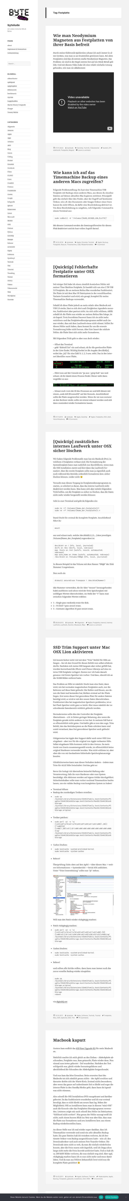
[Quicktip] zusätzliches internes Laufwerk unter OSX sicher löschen (82, 446)
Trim (73, 1018)
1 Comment (101, 244)
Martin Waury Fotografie (17, 105)
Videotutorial (12, 288)
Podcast (10, 228)
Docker (10, 160)
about (10, 45)
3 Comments (98, 1179)
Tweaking (11, 273)
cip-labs (10, 97)
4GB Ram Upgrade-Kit (85, 1048)
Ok (101, 1197)
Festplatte (64, 150)
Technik (10, 262)
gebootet (70, 1179)
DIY (110, 148)
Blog (9, 149)
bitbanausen (12, 90)
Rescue (63, 244)
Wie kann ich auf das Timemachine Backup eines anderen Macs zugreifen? (80, 177)
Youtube (10, 299)
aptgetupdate (12, 86)
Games (10, 194)
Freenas (10, 187)
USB (78, 244)
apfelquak (11, 82)
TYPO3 (10, 281)
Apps (9, 138)
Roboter (10, 243)
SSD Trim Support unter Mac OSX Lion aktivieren (81, 649)
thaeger (10, 109)
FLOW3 (10, 175)
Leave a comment (84, 150)
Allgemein (11, 127)
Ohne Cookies (111, 1197)
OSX (9, 224)
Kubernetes (12, 209)
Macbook (77, 625)
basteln (105, 148)
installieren (78, 1179)
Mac (54, 1018)
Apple (10, 134)
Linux (10, 213)
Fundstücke (12, 191)
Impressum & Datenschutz (17, 49)
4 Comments (72, 419)
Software (11, 254)
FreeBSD (11, 183)
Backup (105, 242)
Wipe (83, 625)
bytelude (14, 25)
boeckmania (12, 94)
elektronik (56, 150)
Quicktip (11, 236)
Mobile (10, 221)
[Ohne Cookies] (126, 1197)
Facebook (11, 168)
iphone (10, 206)
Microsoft (11, 217)
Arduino (11, 142)
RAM (88, 1179)
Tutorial (10, 269)
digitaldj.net (61, 1001)
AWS (9, 145)
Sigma (10, 251)
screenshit (11, 247)
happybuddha (13, 101)
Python (10, 232)
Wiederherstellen (87, 244)
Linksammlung (13, 53)
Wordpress (11, 296)
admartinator (12, 78)
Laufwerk (64, 625)
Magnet (71, 150)
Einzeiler (11, 164)
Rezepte (10, 239)
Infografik (11, 202)
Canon (10, 153)
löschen (71, 625)
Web (9, 292)
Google (10, 198)
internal (103, 623)
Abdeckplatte (103, 1176)
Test (9, 266)
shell (109, 417)
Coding (10, 157)
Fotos (9, 179)
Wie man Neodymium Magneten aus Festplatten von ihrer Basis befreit (83, 40)
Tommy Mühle (13, 112)
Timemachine (72, 244)
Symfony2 (11, 258)
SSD (69, 1018)
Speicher (64, 1018)
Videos (10, 284)
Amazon (10, 130)
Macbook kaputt (69, 1040)
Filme (10, 172)
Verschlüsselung (59, 419)
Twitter (10, 277)
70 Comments (83, 1018)
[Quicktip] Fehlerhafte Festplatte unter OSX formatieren (75, 271)
